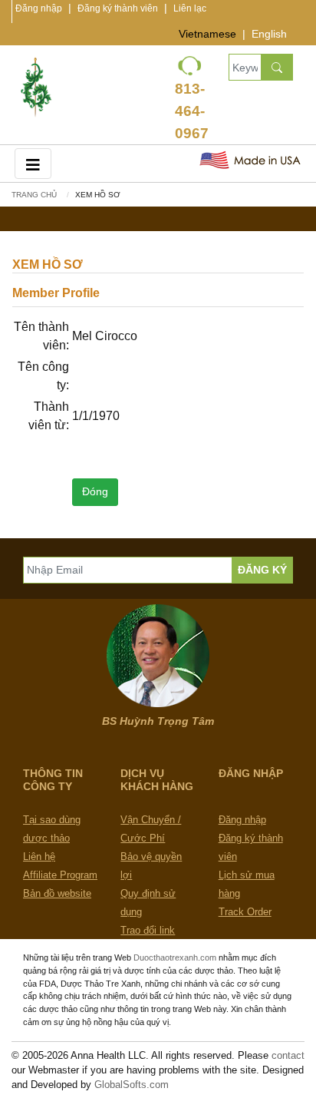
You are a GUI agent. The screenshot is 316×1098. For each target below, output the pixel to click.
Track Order (245, 912)
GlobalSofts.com (131, 1084)
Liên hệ (39, 856)
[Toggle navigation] (33, 163)
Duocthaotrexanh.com (174, 957)
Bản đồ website (57, 893)
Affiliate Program (60, 875)
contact (288, 1055)
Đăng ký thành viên (117, 8)
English (269, 34)
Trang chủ (34, 194)
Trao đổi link (147, 930)
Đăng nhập (38, 8)
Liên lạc (189, 8)
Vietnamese (207, 34)
